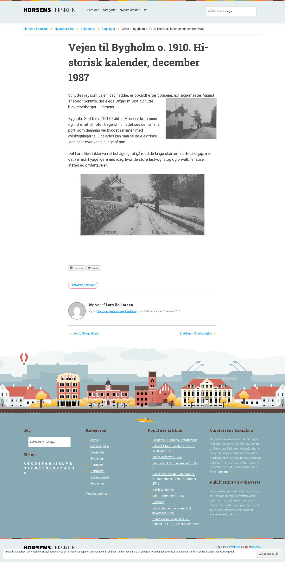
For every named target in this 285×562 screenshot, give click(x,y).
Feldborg (158, 502)
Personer (96, 465)
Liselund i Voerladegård (196, 333)
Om (145, 10)
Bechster (256, 547)
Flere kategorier (99, 493)
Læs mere (227, 472)
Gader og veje (116, 311)
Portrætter (97, 471)
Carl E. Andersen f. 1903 (168, 496)
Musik (94, 440)
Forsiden (93, 10)
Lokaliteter (88, 29)
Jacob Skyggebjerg (86, 333)
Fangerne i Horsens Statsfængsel (175, 440)
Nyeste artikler (130, 10)
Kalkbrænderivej (163, 490)
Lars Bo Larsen (119, 305)
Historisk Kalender (83, 285)
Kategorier (109, 10)
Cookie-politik (227, 551)
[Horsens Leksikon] (49, 11)
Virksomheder (99, 477)
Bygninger (108, 29)
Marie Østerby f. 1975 (167, 457)
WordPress (234, 547)
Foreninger (97, 483)
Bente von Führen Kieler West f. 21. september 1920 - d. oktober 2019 (174, 478)
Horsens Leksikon (36, 29)
